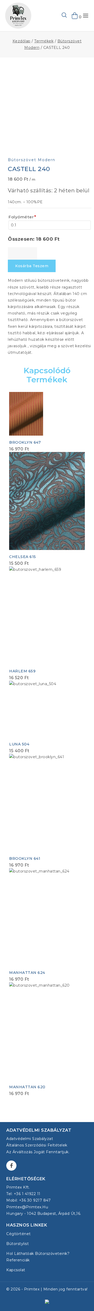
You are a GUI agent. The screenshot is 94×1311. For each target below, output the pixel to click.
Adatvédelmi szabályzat (29, 1138)
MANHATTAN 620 (27, 1087)
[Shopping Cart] (75, 15)
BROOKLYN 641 (24, 858)
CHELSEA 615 (22, 556)
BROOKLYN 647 (25, 442)
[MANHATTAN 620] (47, 1031)
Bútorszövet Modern (31, 160)
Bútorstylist (17, 1243)
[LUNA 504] (47, 709)
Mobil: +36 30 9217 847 (28, 1200)
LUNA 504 (19, 744)
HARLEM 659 (22, 671)
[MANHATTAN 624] (47, 917)
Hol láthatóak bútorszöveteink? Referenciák (37, 1256)
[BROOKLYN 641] (47, 803)
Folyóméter (22, 216)
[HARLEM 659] (47, 615)
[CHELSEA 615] (47, 501)
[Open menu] (86, 15)
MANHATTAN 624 (27, 972)
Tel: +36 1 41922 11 (23, 1193)
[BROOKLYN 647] (26, 414)
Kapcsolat (15, 1270)
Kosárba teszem (31, 266)
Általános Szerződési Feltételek (36, 1145)
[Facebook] (11, 1166)
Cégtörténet (18, 1233)
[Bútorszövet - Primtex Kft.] (18, 16)
